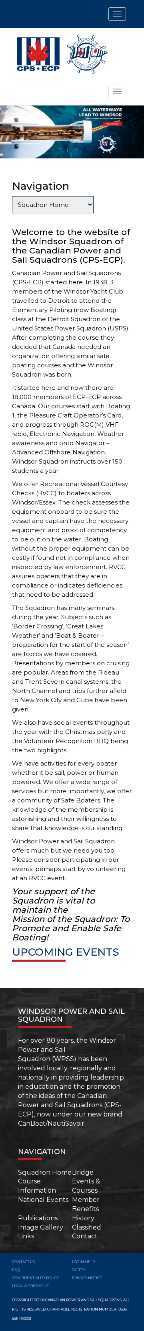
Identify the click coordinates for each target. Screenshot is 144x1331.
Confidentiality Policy (35, 1278)
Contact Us (23, 1262)
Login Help (83, 1262)
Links (26, 1236)
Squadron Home (45, 1172)
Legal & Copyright (30, 1286)
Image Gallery (40, 1227)
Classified (86, 1227)
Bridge (83, 1172)
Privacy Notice (87, 1278)
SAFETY (78, 1270)
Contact (85, 1236)
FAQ (16, 1270)
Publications (38, 1218)
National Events (43, 1199)
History (83, 1218)
